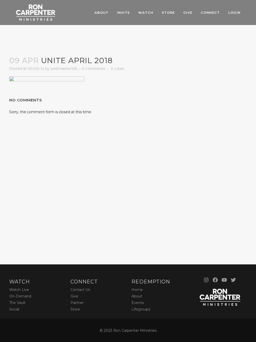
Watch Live (19, 289)
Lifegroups (141, 309)
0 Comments (93, 68)
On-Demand (20, 296)
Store (75, 309)
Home (137, 289)
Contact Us (80, 289)
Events (138, 302)
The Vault (17, 302)
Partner (77, 302)
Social (14, 309)
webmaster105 (63, 68)
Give (74, 296)
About (137, 296)
